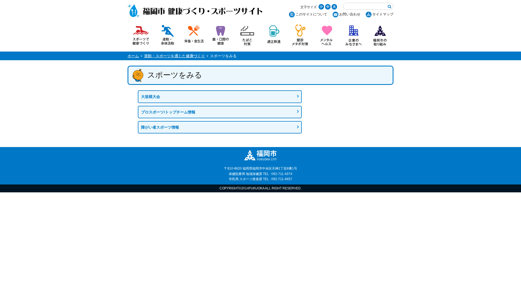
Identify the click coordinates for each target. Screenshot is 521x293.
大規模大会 (150, 96)
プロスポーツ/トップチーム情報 (168, 112)
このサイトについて (311, 14)
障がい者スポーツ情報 (160, 127)
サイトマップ (382, 14)
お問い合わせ (349, 14)
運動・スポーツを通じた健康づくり (174, 56)
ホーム (133, 56)
